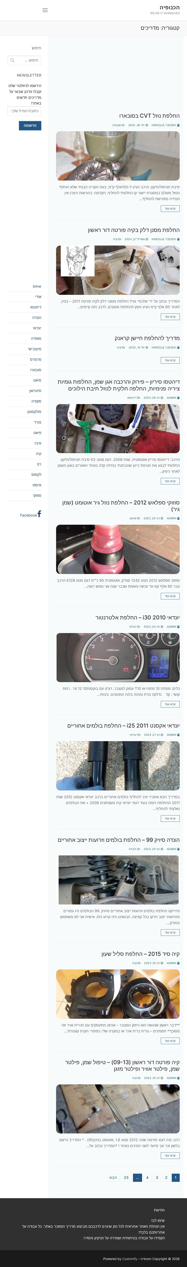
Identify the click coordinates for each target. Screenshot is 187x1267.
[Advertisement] (118, 79)
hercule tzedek (164, 125)
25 (126, 1177)
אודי (38, 296)
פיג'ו (38, 443)
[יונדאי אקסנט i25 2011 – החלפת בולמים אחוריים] (118, 765)
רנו (39, 464)
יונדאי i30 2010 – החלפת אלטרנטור (138, 617)
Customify (129, 1259)
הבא (113, 1177)
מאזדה (36, 338)
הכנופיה (170, 7)
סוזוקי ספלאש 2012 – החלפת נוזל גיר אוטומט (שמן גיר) (121, 505)
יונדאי (133, 626)
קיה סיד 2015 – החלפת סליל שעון (140, 954)
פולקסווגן (34, 411)
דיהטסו (132, 397)
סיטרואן (35, 390)
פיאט (37, 432)
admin (172, 397)
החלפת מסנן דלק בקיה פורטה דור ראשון (134, 230)
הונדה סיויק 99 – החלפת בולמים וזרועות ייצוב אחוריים (119, 840)
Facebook (28, 515)
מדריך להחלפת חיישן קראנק (147, 338)
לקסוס (36, 474)
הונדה (133, 849)
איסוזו (37, 485)
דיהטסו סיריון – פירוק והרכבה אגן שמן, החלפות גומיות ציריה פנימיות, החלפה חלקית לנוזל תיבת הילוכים (119, 385)
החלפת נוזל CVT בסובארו (149, 115)
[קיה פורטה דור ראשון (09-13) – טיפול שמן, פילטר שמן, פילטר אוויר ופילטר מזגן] (118, 1109)
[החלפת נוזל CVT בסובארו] (118, 156)
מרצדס (35, 359)
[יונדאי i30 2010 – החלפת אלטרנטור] (118, 657)
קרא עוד (170, 208)
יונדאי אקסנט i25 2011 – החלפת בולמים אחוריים (123, 725)
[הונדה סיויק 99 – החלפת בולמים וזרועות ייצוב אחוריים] (118, 880)
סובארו (117, 125)
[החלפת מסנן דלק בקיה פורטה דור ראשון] (118, 270)
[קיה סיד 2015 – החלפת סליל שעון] (118, 994)
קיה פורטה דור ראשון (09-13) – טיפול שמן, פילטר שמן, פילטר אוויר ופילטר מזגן (122, 1065)
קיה (115, 239)
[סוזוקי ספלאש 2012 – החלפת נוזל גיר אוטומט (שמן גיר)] (118, 549)
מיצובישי (34, 349)
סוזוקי (133, 518)
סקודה (36, 401)
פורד (37, 422)
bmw (37, 286)
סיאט (37, 380)
